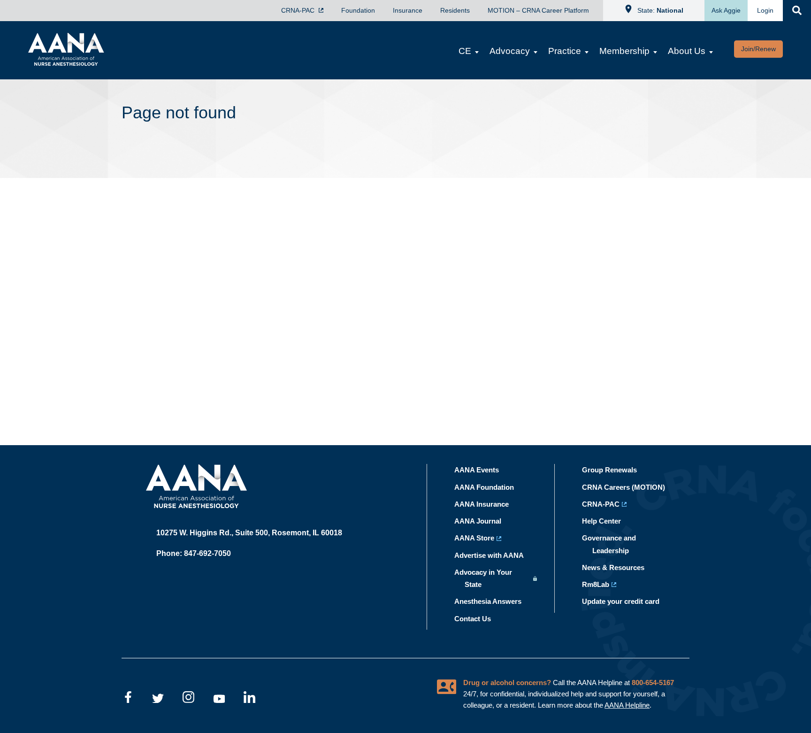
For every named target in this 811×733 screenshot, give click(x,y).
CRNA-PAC (298, 10)
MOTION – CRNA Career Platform (538, 10)
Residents (455, 10)
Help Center (606, 521)
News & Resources (618, 567)
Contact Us (478, 619)
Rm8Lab (600, 584)
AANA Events (482, 470)
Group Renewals (614, 470)
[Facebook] (127, 698)
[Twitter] (158, 698)
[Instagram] (188, 698)
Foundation (358, 10)
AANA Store (479, 538)
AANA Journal (483, 521)
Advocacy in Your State (488, 578)
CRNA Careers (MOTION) (628, 487)
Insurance (407, 10)
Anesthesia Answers (493, 601)
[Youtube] (219, 698)
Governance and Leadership (614, 544)
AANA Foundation (489, 487)
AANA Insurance (487, 504)
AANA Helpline (627, 705)
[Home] (61, 63)
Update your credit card (625, 601)
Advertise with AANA (494, 555)
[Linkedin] (249, 698)
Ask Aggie (726, 10)
